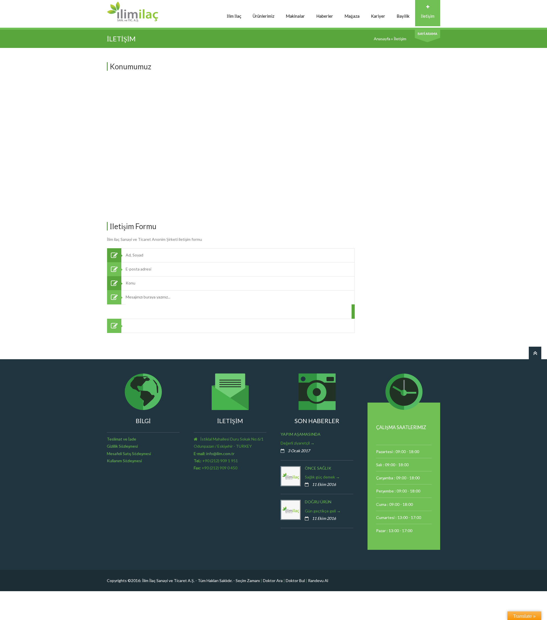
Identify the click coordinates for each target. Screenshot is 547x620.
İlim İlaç (234, 16)
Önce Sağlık (318, 468)
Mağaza (352, 16)
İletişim (427, 16)
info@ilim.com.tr (220, 453)
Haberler (324, 16)
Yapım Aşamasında (301, 434)
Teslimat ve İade (121, 439)
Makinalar (295, 16)
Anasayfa (382, 38)
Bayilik (403, 16)
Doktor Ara (273, 580)
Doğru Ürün (318, 501)
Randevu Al (318, 580)
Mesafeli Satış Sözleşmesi (129, 453)
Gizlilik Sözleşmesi (122, 446)
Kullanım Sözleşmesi (124, 460)
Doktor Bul (295, 580)
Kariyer (378, 16)
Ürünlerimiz (263, 16)
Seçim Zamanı (248, 580)
